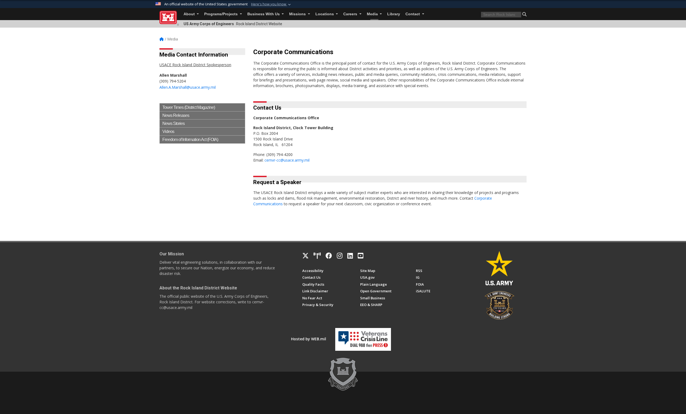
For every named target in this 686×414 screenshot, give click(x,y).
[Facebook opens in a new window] (329, 255)
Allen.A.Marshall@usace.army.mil (187, 87)
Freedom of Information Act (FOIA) (190, 139)
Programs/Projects (221, 14)
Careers (350, 14)
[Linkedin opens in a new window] (350, 255)
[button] (271, 4)
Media (373, 14)
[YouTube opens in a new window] (360, 255)
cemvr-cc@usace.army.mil (287, 160)
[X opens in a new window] (305, 255)
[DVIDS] (317, 255)
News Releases (175, 115)
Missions (298, 14)
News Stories (173, 123)
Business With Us (264, 14)
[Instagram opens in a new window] (339, 255)
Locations (325, 14)
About (190, 14)
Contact (413, 14)
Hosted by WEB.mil (308, 338)
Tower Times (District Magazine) (188, 107)
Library (393, 14)
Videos (168, 131)
